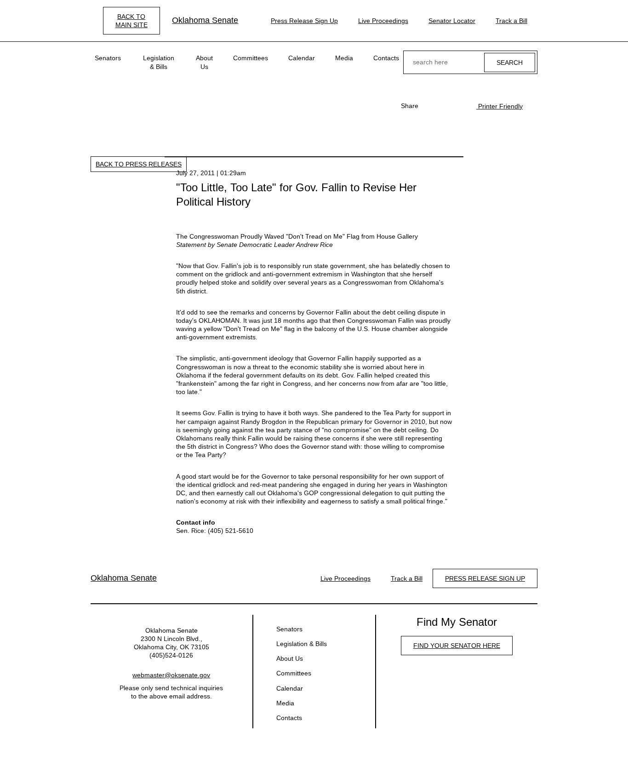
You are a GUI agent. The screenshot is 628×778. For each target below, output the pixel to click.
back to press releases (139, 164)
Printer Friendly (499, 106)
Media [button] (344, 58)
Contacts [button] (386, 58)
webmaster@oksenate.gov (171, 675)
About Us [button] (204, 62)
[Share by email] (459, 105)
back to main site (131, 21)
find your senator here (456, 645)
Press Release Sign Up (304, 20)
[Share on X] (445, 105)
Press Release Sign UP (485, 578)
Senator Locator (451, 20)
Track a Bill (511, 20)
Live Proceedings (383, 20)
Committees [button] (250, 58)
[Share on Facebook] (430, 105)
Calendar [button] (301, 58)
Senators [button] (108, 58)
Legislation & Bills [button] (158, 62)
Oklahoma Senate (205, 20)
